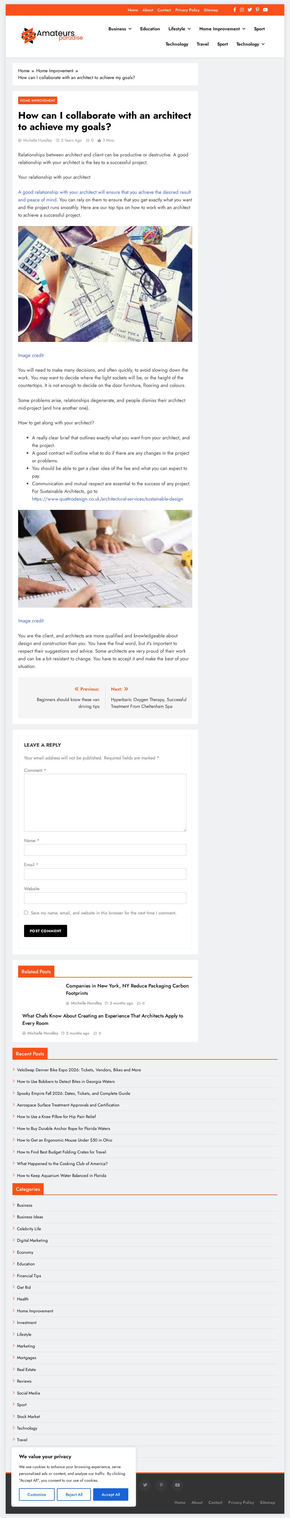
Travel (203, 44)
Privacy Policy (187, 10)
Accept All (111, 1494)
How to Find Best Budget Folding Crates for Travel (61, 1152)
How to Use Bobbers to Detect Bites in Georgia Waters (66, 1081)
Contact (164, 10)
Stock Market (28, 1416)
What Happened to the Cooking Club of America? (62, 1164)
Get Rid (24, 1287)
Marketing (26, 1346)
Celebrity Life (29, 1229)
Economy (25, 1252)
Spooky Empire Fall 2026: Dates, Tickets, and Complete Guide (73, 1093)
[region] (73, 1477)
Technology (177, 44)
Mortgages (26, 1358)
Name (31, 840)
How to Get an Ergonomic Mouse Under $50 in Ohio (64, 1140)
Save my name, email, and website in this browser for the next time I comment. (104, 913)
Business (117, 28)
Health (23, 1299)
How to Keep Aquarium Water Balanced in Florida (61, 1175)
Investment (27, 1322)
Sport (259, 28)
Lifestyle (177, 28)
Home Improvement (219, 28)
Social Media (28, 1393)
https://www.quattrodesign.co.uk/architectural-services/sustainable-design (107, 498)
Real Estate (26, 1369)
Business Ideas (30, 1217)
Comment (35, 770)
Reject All (74, 1494)
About (147, 10)
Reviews (24, 1381)
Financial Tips (29, 1276)
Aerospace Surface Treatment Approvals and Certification (68, 1105)
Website (31, 888)
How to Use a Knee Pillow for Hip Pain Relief (56, 1117)
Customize (36, 1494)
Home (133, 10)
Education (150, 28)
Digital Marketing (33, 1240)
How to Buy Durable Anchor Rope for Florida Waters (63, 1128)
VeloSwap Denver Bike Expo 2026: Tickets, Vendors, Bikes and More (79, 1070)
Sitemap (211, 10)
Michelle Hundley (37, 140)
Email (31, 864)
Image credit (31, 355)
